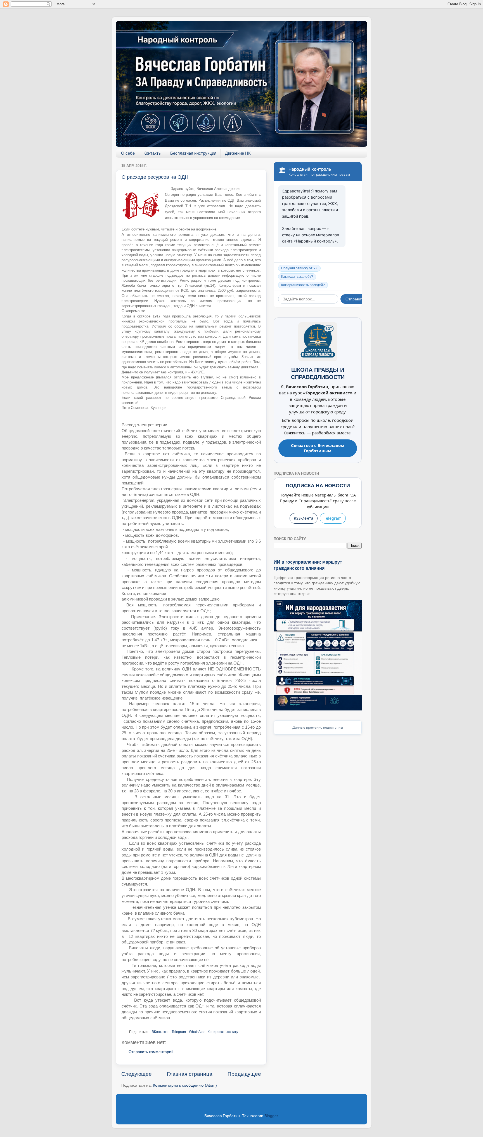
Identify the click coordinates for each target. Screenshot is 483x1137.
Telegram (179, 1032)
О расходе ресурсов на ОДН (155, 177)
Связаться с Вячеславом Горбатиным (317, 448)
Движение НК (238, 153)
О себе (128, 153)
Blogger (271, 1116)
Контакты (152, 153)
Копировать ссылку (223, 1032)
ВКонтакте (160, 1032)
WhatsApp (197, 1032)
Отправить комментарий (151, 1052)
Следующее (136, 1074)
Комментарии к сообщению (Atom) (185, 1085)
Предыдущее (244, 1074)
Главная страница (189, 1074)
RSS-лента (303, 518)
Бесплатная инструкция (193, 153)
